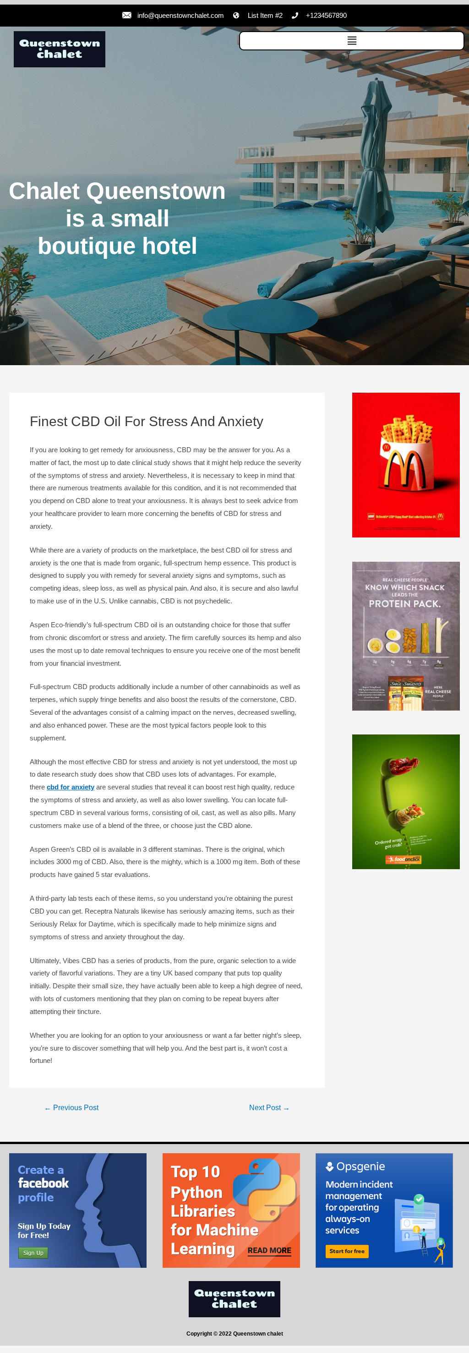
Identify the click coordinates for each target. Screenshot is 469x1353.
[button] (352, 40)
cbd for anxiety (70, 787)
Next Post (269, 1108)
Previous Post (71, 1108)
